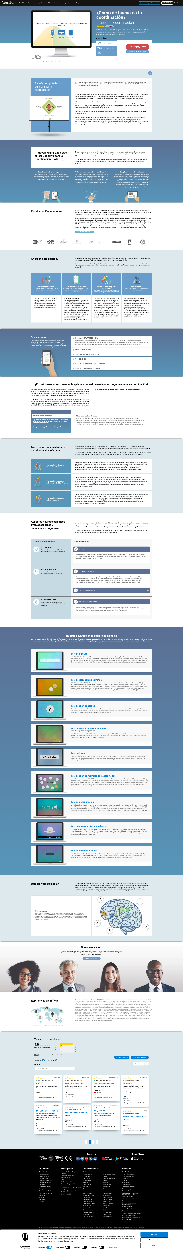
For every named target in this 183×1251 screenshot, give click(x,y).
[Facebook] (78, 1159)
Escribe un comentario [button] (141, 1057)
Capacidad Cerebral (45, 1182)
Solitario (85, 1182)
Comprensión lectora (128, 1215)
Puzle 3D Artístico (88, 1216)
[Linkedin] (95, 1159)
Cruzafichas (106, 1208)
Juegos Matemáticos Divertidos (131, 1213)
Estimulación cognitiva (129, 1199)
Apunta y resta (107, 1199)
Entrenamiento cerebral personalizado (129, 1203)
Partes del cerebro (44, 1176)
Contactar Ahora (91, 959)
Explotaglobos (107, 1184)
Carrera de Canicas (89, 1203)
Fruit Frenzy (86, 1176)
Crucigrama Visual (88, 1195)
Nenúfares (106, 1210)
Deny (154, 1245)
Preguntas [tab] (51, 1060)
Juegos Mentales (127, 1206)
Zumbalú (105, 1182)
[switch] (67, 1247)
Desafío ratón (107, 1201)
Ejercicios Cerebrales (128, 1191)
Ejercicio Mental (127, 1209)
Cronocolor (86, 1214)
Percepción (42, 1199)
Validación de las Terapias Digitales (69, 1172)
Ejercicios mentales (128, 1201)
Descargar (61, 61)
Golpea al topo (107, 1212)
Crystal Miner (87, 1180)
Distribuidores (126, 1184)
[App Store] (137, 1159)
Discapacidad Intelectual (46, 1189)
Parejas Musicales (88, 1212)
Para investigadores (128, 1176)
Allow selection (154, 1240)
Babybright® (126, 1182)
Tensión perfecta (108, 1203)
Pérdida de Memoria (45, 1186)
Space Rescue (87, 1199)
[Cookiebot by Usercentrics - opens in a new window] (25, 1247)
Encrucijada (106, 1186)
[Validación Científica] (91, 248)
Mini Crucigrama (88, 1174)
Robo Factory (87, 1184)
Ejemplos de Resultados (137, 51)
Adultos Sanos (65, 1177)
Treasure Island (88, 1189)
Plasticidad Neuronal (45, 1180)
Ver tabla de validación (84, 231)
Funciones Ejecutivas (45, 1193)
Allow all (154, 1234)
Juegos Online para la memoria (131, 1211)
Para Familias (126, 1172)
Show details (112, 1247)
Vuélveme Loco (87, 1193)
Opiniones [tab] (38, 1060)
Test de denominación (82, 802)
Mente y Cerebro (44, 1174)
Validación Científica (53, 3)
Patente (124, 1180)
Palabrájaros (107, 1214)
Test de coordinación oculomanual (88, 728)
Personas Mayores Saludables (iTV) (70, 1184)
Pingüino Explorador (109, 1178)
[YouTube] (86, 1159)
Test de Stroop (78, 753)
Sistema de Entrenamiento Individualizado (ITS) (130, 1193)
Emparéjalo (86, 1197)
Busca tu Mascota (88, 1210)
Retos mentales (126, 1219)
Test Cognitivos (21, 3)
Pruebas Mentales (127, 1196)
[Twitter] (82, 1159)
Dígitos (105, 1180)
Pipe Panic (86, 1178)
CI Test (124, 1221)
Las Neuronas (43, 1178)
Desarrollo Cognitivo (128, 1189)
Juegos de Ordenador (67, 1175)
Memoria (42, 1197)
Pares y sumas (107, 1197)
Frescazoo (106, 1191)
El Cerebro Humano (45, 1172)
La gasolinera (107, 1195)
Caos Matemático (88, 1201)
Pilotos (63, 1180)
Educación (125, 1178)
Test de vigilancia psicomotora (87, 680)
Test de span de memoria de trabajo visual (93, 776)
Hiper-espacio (107, 1189)
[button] (54, 1097)
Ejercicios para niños (128, 1186)
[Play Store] (122, 1159)
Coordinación (43, 1195)
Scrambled (86, 1208)
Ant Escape (86, 1186)
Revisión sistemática (67, 1192)
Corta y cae (106, 1205)
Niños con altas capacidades (131, 1217)
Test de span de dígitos (83, 706)
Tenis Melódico (87, 1205)
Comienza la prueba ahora (137, 46)
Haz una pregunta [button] (123, 1057)
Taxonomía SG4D (66, 1194)
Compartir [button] (41, 1095)
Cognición (42, 1184)
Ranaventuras (107, 1172)
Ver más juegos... (108, 1216)
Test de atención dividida (84, 850)
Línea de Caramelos (109, 1174)
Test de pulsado (79, 653)
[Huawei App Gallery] (108, 1159)
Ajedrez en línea (88, 1172)
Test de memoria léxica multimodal (89, 826)
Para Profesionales (128, 1174)
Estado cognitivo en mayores (70, 1190)
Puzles (105, 1176)
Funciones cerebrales (45, 1191)
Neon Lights (87, 1191)
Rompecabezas (107, 1193)
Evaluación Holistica (67, 1182)
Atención (42, 1201)
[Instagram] (91, 1159)
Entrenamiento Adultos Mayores (71, 1187)
